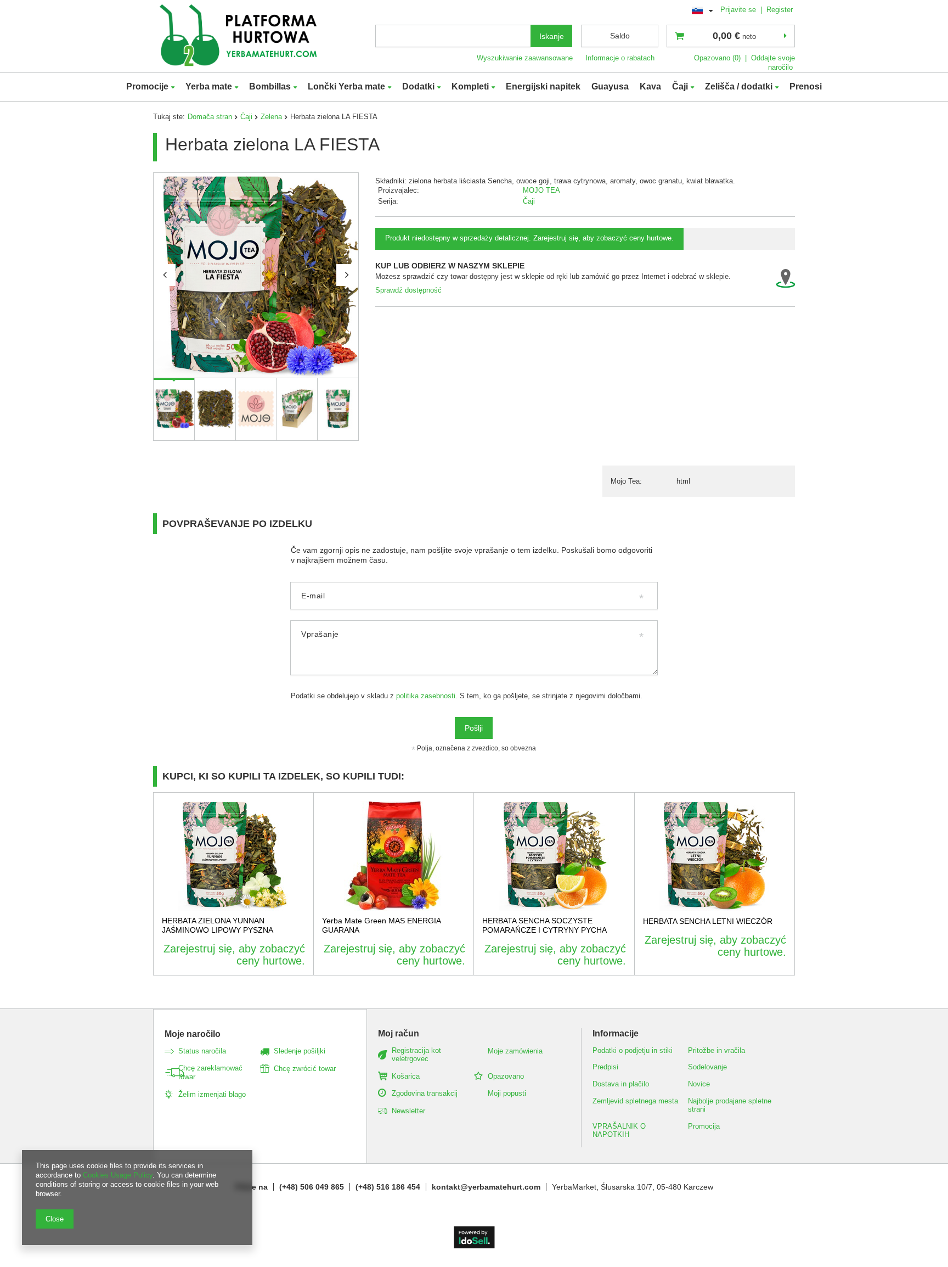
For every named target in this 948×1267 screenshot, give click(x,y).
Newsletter (408, 1111)
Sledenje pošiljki (299, 1051)
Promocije (147, 86)
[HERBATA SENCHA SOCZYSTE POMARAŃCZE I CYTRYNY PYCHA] (554, 856)
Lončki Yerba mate (346, 86)
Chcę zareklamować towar (210, 1072)
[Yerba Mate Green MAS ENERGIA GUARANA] (394, 856)
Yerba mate (208, 86)
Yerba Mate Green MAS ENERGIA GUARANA (381, 925)
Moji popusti (507, 1093)
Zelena (271, 117)
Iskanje (551, 36)
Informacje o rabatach (619, 58)
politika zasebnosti (425, 696)
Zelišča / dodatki (738, 86)
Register (779, 9)
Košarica (406, 1076)
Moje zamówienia (515, 1051)
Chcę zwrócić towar (305, 1068)
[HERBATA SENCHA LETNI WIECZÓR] (715, 856)
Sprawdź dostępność (408, 290)
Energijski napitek (543, 86)
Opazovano (506, 1076)
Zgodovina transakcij (425, 1093)
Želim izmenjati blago (212, 1094)
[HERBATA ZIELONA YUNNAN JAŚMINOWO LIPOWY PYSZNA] (233, 856)
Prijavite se (739, 9)
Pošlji (474, 728)
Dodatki (418, 86)
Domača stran (210, 117)
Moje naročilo (193, 1034)
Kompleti (470, 86)
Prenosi (805, 86)
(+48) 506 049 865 (311, 1186)
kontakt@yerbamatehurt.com (486, 1186)
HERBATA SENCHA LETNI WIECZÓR (707, 921)
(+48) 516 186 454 (388, 1186)
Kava (650, 86)
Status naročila (202, 1051)
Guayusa (610, 86)
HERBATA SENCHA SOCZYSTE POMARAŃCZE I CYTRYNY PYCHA (544, 925)
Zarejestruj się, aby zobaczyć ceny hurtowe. (234, 955)
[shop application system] (474, 1245)
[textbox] (453, 36)
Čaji (680, 86)
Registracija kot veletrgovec (416, 1054)
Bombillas (270, 86)
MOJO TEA (541, 190)
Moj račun (398, 1033)
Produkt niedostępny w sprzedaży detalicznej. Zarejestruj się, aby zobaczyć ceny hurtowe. (529, 238)
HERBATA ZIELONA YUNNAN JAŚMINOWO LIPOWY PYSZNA (217, 925)
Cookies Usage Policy (118, 1175)
